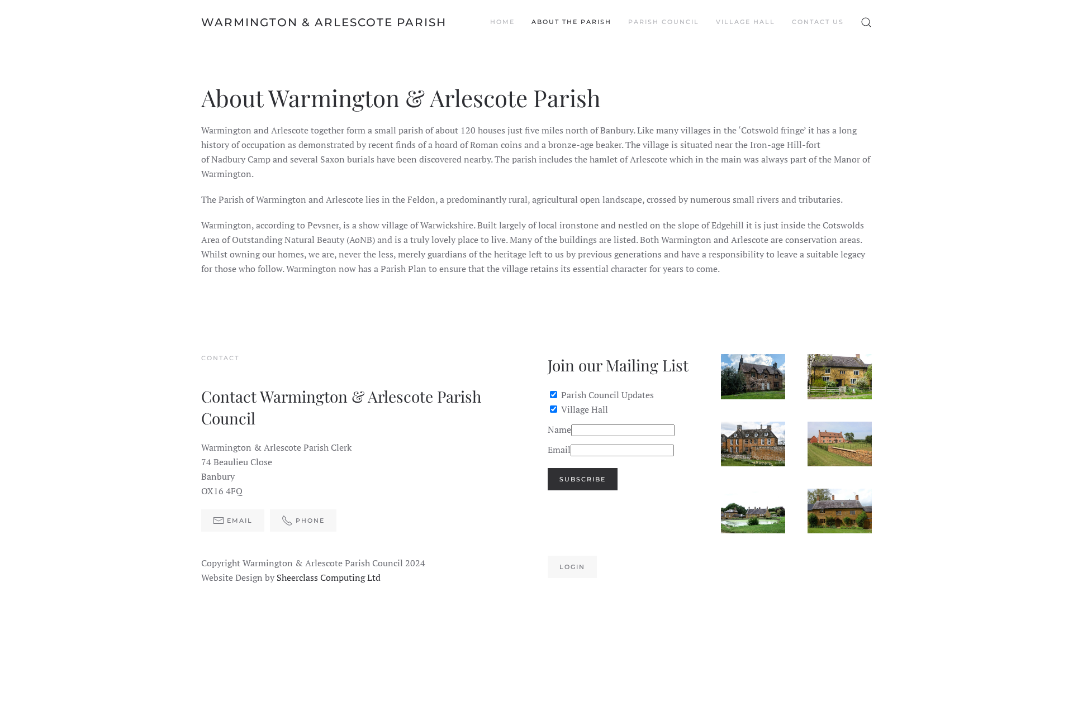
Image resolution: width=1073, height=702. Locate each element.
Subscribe (582, 479)
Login (572, 567)
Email (240, 520)
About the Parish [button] (571, 22)
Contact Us (818, 22)
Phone (310, 520)
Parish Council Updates (607, 395)
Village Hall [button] (745, 22)
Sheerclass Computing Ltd (329, 577)
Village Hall (584, 409)
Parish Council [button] (663, 22)
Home (502, 22)
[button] (866, 22)
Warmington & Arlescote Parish (324, 22)
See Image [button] (757, 376)
